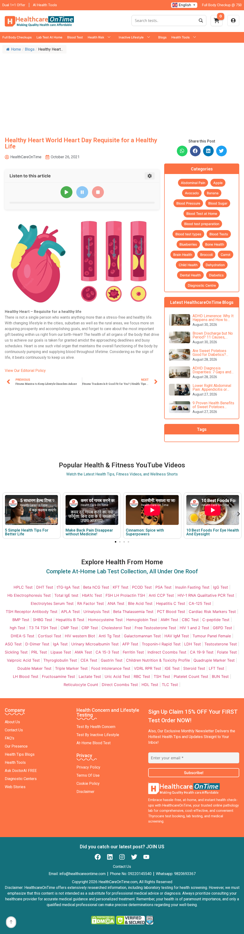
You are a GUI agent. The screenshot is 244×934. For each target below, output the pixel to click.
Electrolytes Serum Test (52, 603)
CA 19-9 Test (202, 652)
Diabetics (216, 275)
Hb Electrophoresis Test (29, 595)
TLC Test (170, 684)
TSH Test (162, 676)
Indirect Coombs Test (166, 652)
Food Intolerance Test (110, 668)
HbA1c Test (92, 595)
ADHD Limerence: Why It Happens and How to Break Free (213, 320)
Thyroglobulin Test (60, 660)
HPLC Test (23, 587)
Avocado (192, 193)
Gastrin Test (111, 660)
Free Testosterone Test (155, 627)
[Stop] (98, 192)
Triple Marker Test (71, 668)
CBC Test (190, 619)
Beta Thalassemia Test (133, 611)
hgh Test (17, 627)
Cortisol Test (49, 635)
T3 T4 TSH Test (43, 627)
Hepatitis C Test (170, 603)
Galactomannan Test (142, 635)
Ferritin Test (133, 652)
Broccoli (206, 255)
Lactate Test (90, 676)
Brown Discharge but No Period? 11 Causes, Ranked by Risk (213, 337)
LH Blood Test (25, 676)
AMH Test (169, 619)
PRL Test (39, 652)
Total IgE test (66, 595)
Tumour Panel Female (212, 635)
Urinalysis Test (96, 611)
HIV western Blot (80, 635)
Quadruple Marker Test (214, 660)
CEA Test (89, 660)
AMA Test (83, 652)
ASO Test (13, 644)
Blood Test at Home (201, 213)
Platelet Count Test (191, 676)
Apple (218, 183)
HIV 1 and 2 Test (194, 627)
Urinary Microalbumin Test (95, 644)
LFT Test (216, 668)
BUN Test (220, 676)
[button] (182, 151)
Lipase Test (61, 652)
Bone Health (214, 244)
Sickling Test (16, 652)
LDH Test (192, 644)
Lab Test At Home (49, 37)
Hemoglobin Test (141, 619)
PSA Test (163, 587)
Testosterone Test (220, 644)
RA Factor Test (90, 603)
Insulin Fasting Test (192, 587)
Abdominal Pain (193, 183)
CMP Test (69, 627)
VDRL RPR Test (147, 668)
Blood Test (75, 37)
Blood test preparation (201, 224)
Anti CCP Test (161, 595)
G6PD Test (222, 627)
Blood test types (188, 234)
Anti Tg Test (109, 635)
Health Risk (96, 37)
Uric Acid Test (117, 676)
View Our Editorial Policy (25, 370)
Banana (213, 193)
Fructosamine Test (58, 676)
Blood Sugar (217, 203)
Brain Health (182, 255)
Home (16, 49)
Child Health (188, 265)
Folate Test (227, 652)
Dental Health (190, 275)
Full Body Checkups (17, 37)
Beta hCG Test (96, 587)
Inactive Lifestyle (131, 37)
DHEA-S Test (22, 635)
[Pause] (82, 192)
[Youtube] (146, 856)
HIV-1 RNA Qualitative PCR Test (206, 595)
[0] (217, 22)
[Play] (66, 192)
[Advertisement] (122, 91)
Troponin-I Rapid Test (161, 644)
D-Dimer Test (37, 644)
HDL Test (150, 684)
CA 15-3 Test (107, 652)
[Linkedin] (109, 856)
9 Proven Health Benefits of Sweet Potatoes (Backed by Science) (213, 407)
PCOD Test (142, 587)
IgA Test (60, 644)
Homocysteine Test (105, 619)
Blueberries (188, 244)
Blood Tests (218, 234)
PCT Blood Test (171, 611)
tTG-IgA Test (68, 587)
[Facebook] (97, 856)
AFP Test (130, 644)
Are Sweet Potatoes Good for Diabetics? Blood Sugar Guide (209, 354)
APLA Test (70, 611)
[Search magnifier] (201, 20)
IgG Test (220, 587)
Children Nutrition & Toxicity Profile (158, 660)
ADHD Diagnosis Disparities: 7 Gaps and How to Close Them (212, 372)
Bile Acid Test (140, 603)
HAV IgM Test (176, 635)
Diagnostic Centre (202, 285)
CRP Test (89, 627)
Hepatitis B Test (70, 619)
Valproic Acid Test (23, 660)
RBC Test (142, 676)
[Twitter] (134, 856)
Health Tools (180, 37)
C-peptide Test (215, 619)
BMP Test (20, 619)
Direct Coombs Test (120, 684)
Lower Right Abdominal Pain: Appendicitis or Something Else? (212, 389)
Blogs (162, 37)
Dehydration (215, 265)
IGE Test (172, 668)
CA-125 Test (200, 603)
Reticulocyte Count (81, 684)
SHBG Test (42, 619)
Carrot (225, 255)
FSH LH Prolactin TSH (125, 595)
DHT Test (44, 587)
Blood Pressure (188, 203)
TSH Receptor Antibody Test (31, 611)
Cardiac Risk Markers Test (212, 611)
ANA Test (115, 603)
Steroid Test (194, 668)
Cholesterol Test (116, 627)
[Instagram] (122, 856)
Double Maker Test (34, 668)
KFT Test (120, 587)
